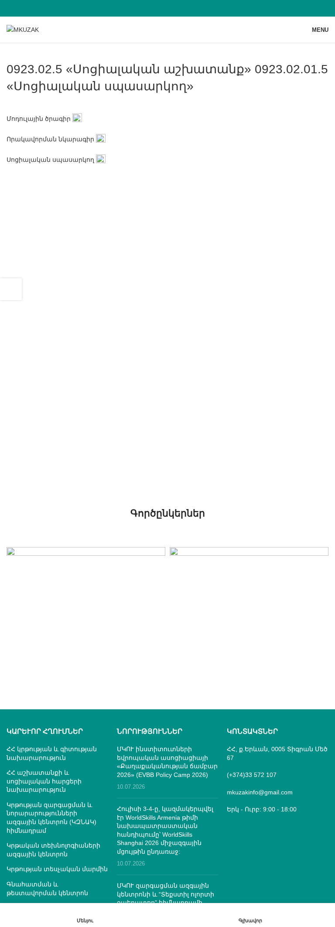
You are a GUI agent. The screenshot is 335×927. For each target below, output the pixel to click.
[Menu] (85, 915)
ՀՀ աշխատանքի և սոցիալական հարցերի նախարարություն (44, 781)
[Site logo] (23, 29)
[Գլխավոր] (250, 915)
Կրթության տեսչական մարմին (57, 868)
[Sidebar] (11, 289)
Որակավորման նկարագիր (50, 139)
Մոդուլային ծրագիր (39, 118)
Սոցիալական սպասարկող (50, 159)
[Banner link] (86, 586)
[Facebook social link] (167, 8)
